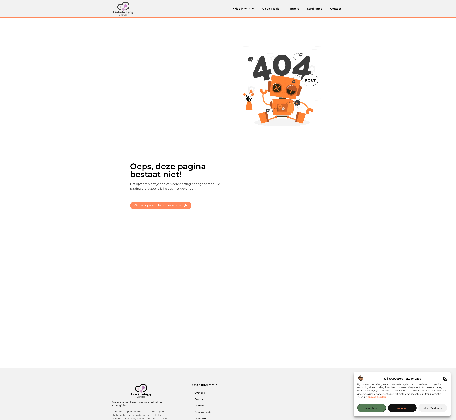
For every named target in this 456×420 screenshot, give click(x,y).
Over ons (199, 392)
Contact (335, 8)
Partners (293, 8)
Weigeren (402, 408)
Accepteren (372, 408)
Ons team (200, 399)
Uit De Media (270, 8)
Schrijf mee (314, 8)
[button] (445, 378)
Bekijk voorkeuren (433, 408)
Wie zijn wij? (241, 8)
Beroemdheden (203, 412)
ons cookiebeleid (377, 397)
